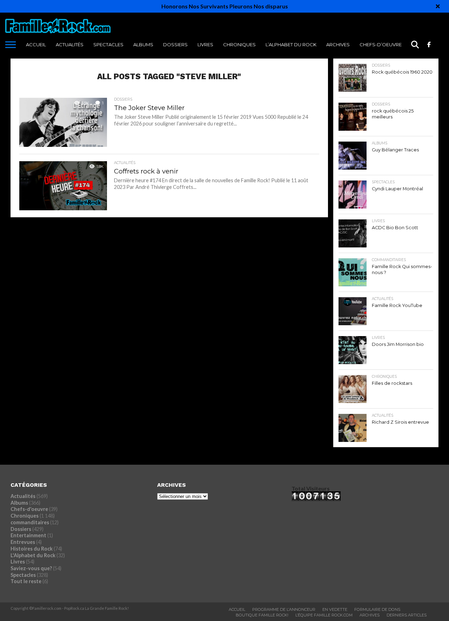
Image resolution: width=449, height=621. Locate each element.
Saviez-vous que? (31, 568)
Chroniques (239, 44)
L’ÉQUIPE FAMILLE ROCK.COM (324, 615)
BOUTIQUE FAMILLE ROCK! (262, 615)
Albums (143, 44)
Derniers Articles (407, 615)
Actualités (69, 44)
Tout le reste (26, 581)
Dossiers (175, 44)
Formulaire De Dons (377, 609)
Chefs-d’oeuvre (381, 44)
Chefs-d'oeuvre (29, 509)
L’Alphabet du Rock (291, 44)
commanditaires (30, 522)
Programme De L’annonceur (283, 609)
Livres (205, 44)
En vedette (334, 609)
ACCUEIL (36, 44)
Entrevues (23, 542)
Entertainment (28, 535)
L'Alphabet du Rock (33, 555)
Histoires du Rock (32, 549)
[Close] (437, 6)
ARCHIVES (338, 44)
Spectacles (108, 44)
